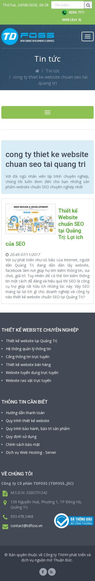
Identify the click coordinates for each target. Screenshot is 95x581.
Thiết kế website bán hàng (28, 364)
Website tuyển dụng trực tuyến (32, 372)
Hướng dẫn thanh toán (25, 412)
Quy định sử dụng (21, 436)
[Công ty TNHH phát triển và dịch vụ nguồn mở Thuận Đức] (27, 36)
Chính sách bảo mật (23, 444)
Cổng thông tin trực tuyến (27, 356)
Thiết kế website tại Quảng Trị (31, 340)
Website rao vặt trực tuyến (28, 380)
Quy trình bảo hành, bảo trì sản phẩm (38, 428)
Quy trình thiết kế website (27, 420)
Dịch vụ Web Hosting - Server (31, 452)
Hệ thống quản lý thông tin (28, 348)
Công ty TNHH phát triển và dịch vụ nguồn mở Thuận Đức (56, 557)
